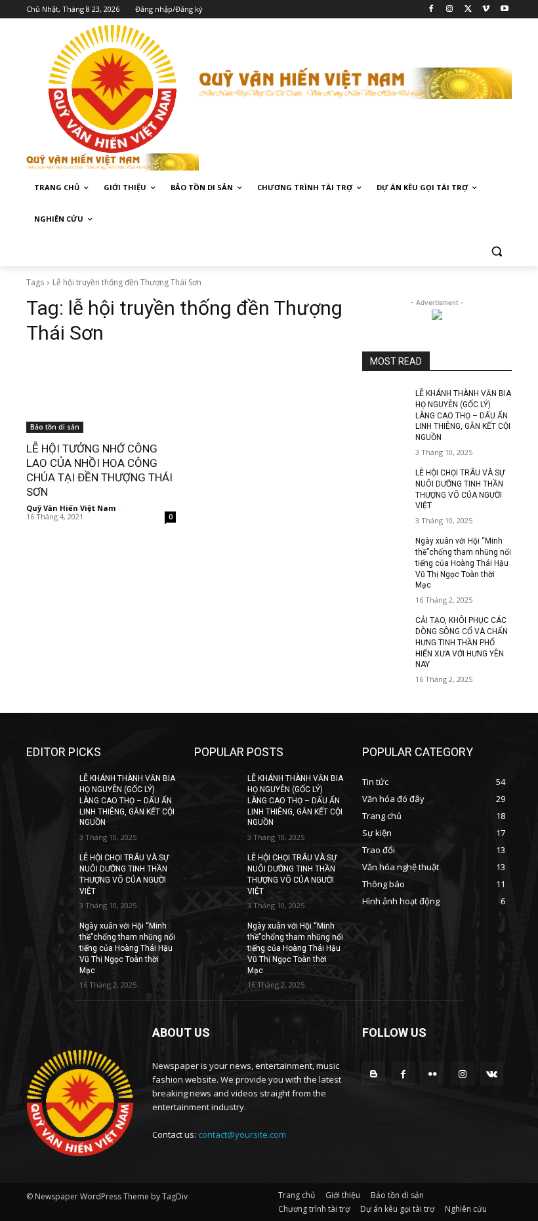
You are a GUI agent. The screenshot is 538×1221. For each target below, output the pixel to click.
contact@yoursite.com (242, 1134)
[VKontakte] (491, 1073)
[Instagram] (449, 9)
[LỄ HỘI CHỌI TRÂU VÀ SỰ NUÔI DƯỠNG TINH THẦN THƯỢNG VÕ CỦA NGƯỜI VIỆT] (384, 483)
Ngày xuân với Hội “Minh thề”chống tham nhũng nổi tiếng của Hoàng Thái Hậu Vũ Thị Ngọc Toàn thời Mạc (463, 563)
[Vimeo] (485, 9)
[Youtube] (504, 9)
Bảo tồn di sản (54, 426)
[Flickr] (432, 1073)
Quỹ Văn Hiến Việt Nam (70, 508)
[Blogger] (373, 1073)
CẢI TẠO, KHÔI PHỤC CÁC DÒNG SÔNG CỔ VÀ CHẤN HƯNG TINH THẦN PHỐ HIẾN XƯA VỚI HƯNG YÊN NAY (461, 642)
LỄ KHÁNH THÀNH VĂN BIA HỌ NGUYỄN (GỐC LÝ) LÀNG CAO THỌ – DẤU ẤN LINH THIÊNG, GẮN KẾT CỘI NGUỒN (463, 415)
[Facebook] (431, 9)
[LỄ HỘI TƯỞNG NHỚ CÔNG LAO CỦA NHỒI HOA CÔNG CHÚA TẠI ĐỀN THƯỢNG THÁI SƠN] (101, 395)
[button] (496, 250)
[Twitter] (468, 9)
